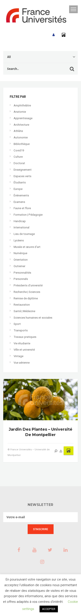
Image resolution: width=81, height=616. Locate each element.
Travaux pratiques (25, 336)
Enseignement (23, 169)
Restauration (22, 304)
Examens (19, 202)
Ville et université (24, 349)
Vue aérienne (22, 362)
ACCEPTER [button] (48, 609)
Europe (18, 189)
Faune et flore (22, 208)
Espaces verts (22, 176)
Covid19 (19, 150)
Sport (17, 324)
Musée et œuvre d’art (27, 247)
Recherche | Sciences (27, 292)
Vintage (18, 356)
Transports (21, 330)
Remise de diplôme (26, 298)
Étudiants (20, 182)
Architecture (21, 124)
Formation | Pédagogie (28, 214)
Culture (18, 156)
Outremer (19, 266)
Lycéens (19, 240)
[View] (56, 451)
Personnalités (22, 272)
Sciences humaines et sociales (33, 317)
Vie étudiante (22, 343)
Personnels (21, 279)
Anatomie (20, 111)
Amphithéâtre (22, 105)
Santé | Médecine (24, 311)
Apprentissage (23, 118)
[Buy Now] (61, 451)
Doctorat (19, 163)
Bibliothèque (22, 144)
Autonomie (21, 137)
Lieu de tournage (24, 234)
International (21, 227)
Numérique (20, 253)
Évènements (21, 195)
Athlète (18, 131)
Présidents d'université (28, 285)
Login (53, 35)
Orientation (21, 259)
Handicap (20, 221)
